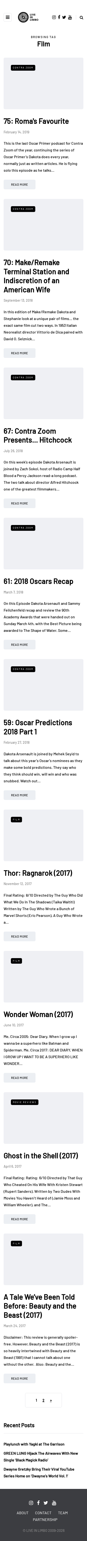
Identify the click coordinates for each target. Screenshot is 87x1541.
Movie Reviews (24, 1102)
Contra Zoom (23, 67)
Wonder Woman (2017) (38, 1014)
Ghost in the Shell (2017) (41, 1155)
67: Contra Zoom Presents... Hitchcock (38, 435)
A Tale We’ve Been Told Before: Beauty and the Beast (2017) (40, 1305)
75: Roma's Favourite (36, 120)
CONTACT (43, 1512)
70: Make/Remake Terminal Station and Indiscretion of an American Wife (36, 276)
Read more (19, 184)
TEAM (63, 1512)
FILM (16, 819)
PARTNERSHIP (45, 1519)
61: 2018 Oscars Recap (38, 581)
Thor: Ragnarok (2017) (38, 872)
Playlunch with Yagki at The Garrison (34, 1444)
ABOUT (23, 1512)
